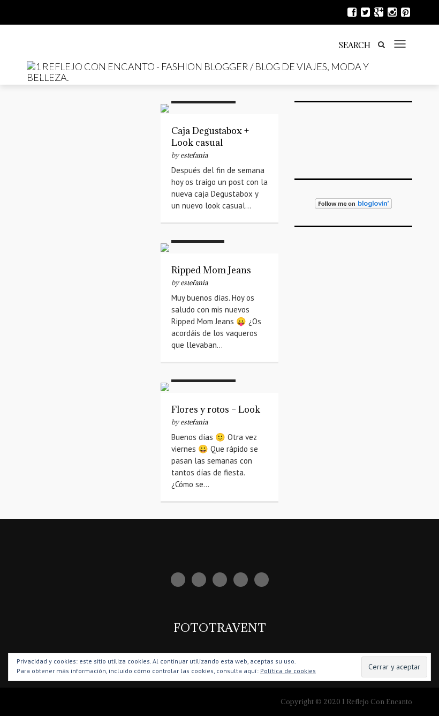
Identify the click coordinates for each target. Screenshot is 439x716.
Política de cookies (288, 671)
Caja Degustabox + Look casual (210, 136)
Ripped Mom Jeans (211, 270)
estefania (194, 155)
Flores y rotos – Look (215, 409)
